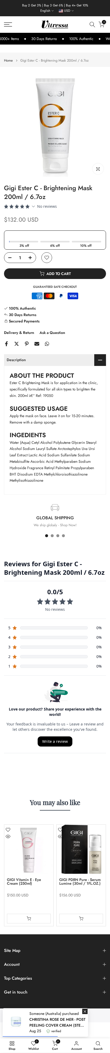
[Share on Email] (36, 343)
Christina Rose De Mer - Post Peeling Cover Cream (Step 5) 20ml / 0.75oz (57, 1022)
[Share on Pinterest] (26, 343)
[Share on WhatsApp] (47, 343)
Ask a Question (52, 332)
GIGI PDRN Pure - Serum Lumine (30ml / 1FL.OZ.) (80, 881)
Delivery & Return (19, 332)
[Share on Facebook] (6, 343)
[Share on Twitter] (16, 343)
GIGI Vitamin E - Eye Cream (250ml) (24, 881)
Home (8, 60)
